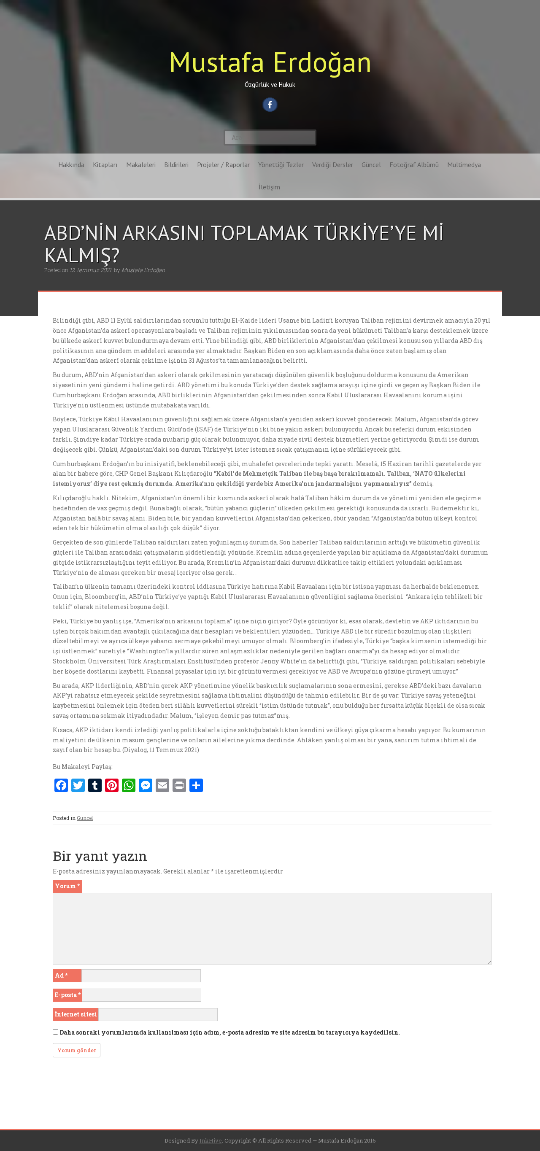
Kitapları (105, 164)
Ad (61, 975)
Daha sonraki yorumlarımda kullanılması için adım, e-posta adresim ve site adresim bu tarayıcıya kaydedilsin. (229, 1032)
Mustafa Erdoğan (270, 61)
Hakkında (71, 164)
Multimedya (464, 164)
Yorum (67, 886)
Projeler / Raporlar (223, 164)
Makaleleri (141, 164)
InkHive (211, 1140)
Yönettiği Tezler (281, 164)
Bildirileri (176, 164)
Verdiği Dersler (332, 164)
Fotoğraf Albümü (414, 164)
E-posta (68, 995)
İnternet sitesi (76, 1014)
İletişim (269, 187)
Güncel (371, 164)
